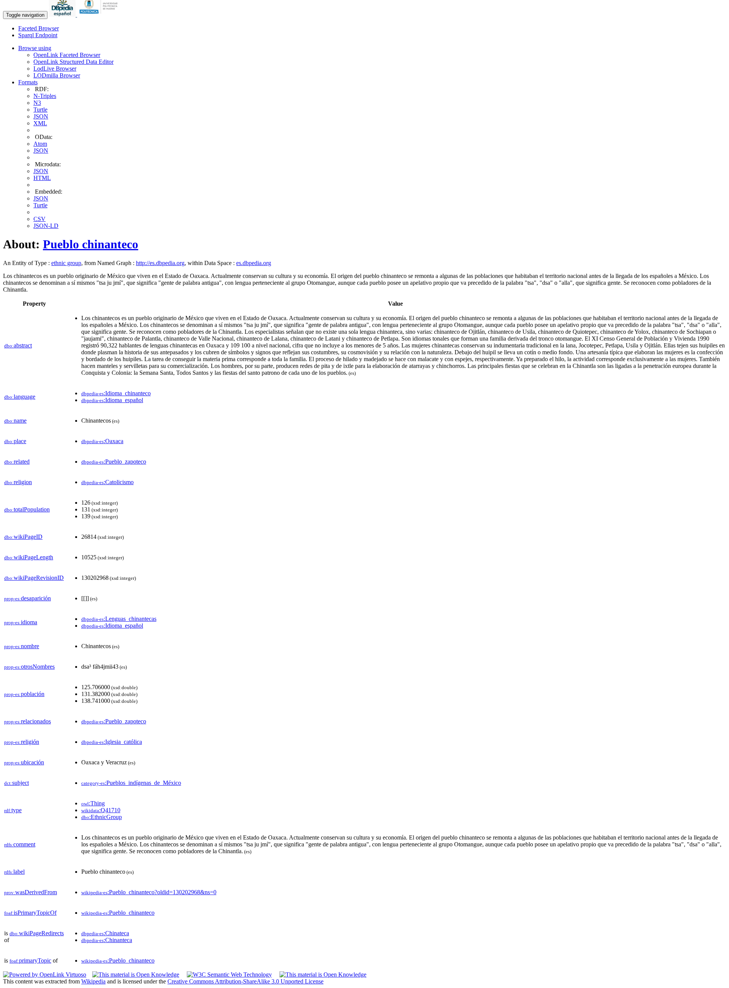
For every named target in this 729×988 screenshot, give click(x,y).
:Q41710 (100, 810)
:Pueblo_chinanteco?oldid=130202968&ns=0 (148, 892)
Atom (40, 143)
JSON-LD (45, 226)
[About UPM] (100, 14)
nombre (21, 646)
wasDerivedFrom (30, 892)
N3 (37, 102)
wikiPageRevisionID (34, 577)
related (17, 461)
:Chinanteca (106, 940)
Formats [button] (28, 82)
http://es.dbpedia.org (160, 263)
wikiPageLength (28, 557)
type (13, 810)
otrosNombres (29, 666)
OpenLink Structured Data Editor (73, 61)
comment (19, 844)
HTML (42, 178)
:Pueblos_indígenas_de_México (131, 783)
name (15, 420)
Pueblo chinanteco (90, 244)
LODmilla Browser (56, 75)
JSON (40, 116)
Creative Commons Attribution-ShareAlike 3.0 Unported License (245, 981)
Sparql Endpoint (37, 35)
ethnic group (66, 263)
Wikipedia (93, 981)
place (15, 441)
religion (18, 482)
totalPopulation (27, 509)
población (24, 694)
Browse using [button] (34, 48)
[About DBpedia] (63, 14)
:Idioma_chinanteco (116, 393)
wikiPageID (23, 536)
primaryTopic (30, 960)
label (14, 871)
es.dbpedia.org (253, 263)
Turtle (40, 109)
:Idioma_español (112, 400)
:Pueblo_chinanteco (118, 912)
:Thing (93, 803)
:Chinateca (105, 933)
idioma (20, 622)
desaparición (27, 598)
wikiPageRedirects (36, 933)
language (19, 396)
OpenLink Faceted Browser (66, 55)
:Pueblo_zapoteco (113, 461)
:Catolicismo (107, 482)
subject (16, 783)
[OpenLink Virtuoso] (44, 974)
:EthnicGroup (101, 817)
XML (40, 123)
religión (21, 742)
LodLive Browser (54, 68)
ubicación (24, 762)
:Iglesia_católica (111, 742)
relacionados (27, 721)
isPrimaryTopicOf (30, 912)
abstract (18, 345)
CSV (39, 219)
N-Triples (44, 96)
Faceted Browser (38, 28)
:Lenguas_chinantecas (118, 619)
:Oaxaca (102, 441)
